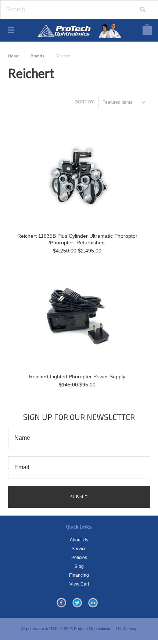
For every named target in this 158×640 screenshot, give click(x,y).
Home (13, 56)
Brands (37, 56)
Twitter (77, 603)
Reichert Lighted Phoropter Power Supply (77, 376)
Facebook (61, 603)
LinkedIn (92, 603)
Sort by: (85, 102)
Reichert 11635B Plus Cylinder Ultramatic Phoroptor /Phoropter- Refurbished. (77, 239)
